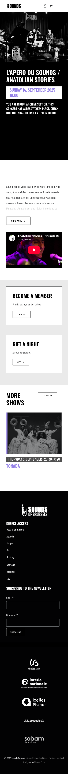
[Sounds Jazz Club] (14, 6)
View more (16, 220)
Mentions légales (56, 758)
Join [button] (19, 314)
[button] (63, 6)
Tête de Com (39, 762)
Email (10, 597)
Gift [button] (19, 362)
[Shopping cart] (49, 5)
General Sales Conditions (37, 758)
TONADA (13, 466)
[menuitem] (34, 529)
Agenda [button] (46, 396)
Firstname (12, 615)
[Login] (43, 5)
